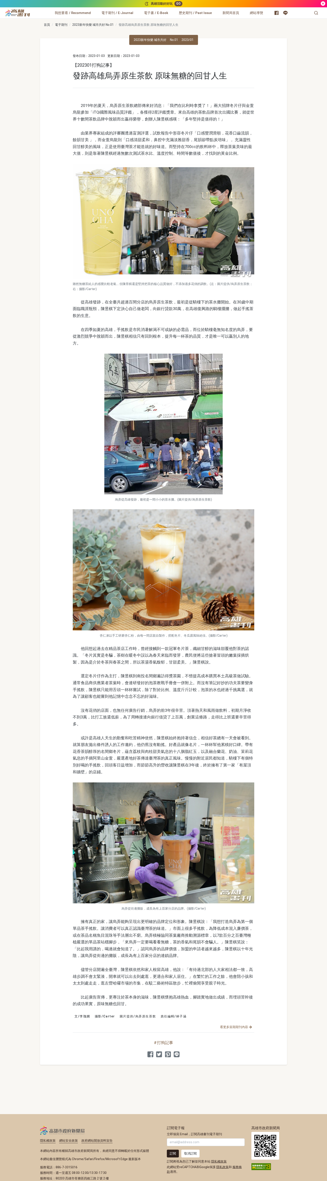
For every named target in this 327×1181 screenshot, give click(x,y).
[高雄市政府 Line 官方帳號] (285, 12)
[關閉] (323, 3)
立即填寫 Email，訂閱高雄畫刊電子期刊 (194, 1134)
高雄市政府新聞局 (62, 1130)
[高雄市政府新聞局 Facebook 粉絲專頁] (276, 12)
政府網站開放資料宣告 (97, 1140)
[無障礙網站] (261, 1166)
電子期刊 (61, 24)
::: (31, 10)
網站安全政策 (68, 1140)
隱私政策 (222, 1167)
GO (178, 3)
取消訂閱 (190, 1153)
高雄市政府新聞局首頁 (265, 1146)
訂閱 (173, 1153)
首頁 (47, 24)
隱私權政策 (48, 1140)
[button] (316, 12)
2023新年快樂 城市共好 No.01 (93, 24)
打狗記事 (165, 1042)
